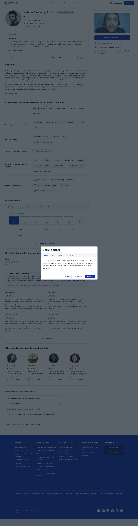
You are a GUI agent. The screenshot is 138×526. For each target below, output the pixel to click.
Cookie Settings (57, 255)
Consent (45, 255)
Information (69, 255)
